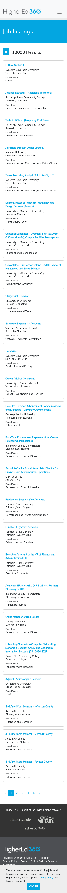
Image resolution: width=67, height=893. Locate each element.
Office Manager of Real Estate (22, 616)
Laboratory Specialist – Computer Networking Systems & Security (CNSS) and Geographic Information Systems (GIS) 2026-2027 (30, 648)
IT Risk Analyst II (14, 65)
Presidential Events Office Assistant (25, 499)
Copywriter (11, 351)
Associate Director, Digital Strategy (24, 147)
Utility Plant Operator (17, 296)
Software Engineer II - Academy (23, 323)
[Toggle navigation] (59, 12)
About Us (31, 857)
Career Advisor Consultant (20, 378)
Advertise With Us (13, 857)
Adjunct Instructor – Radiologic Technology (28, 92)
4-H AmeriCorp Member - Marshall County (28, 734)
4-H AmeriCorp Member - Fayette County (28, 761)
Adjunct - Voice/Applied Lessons (23, 679)
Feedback (45, 857)
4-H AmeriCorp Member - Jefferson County (29, 706)
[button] (6, 51)
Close (33, 886)
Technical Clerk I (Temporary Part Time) (27, 120)
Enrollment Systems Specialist (21, 527)
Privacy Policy (10, 861)
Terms (24, 861)
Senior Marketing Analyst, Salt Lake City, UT (29, 175)
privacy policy (45, 877)
